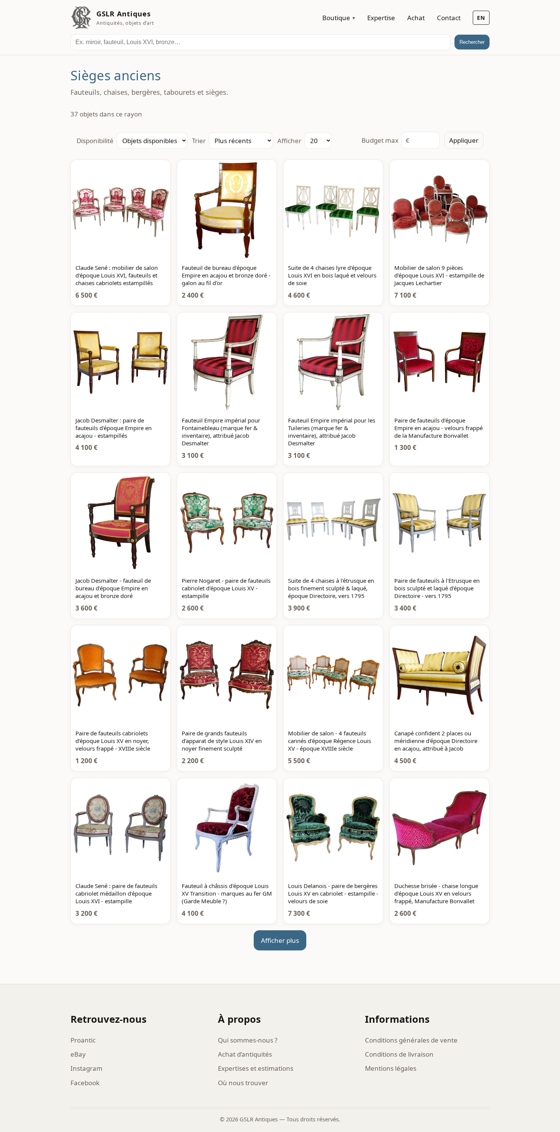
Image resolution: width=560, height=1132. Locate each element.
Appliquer (463, 140)
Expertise (381, 17)
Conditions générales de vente (411, 1040)
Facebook (84, 1082)
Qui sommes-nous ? (247, 1040)
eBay (78, 1054)
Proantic (83, 1040)
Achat (416, 17)
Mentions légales (390, 1068)
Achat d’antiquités (245, 1054)
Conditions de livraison (399, 1054)
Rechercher (472, 42)
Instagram (86, 1068)
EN (481, 17)
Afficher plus (280, 940)
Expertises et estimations (255, 1068)
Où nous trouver (243, 1082)
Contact (449, 17)
